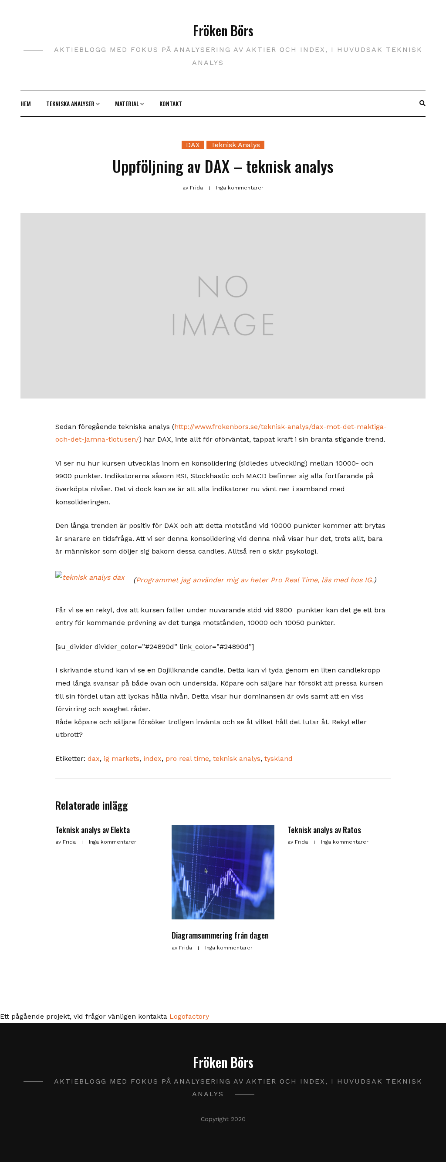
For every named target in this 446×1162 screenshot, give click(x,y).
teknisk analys (236, 758)
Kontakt (170, 103)
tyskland (278, 758)
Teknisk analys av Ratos (324, 829)
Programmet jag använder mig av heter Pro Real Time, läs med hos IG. (255, 580)
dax (94, 758)
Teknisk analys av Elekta (92, 829)
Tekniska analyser (70, 103)
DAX (193, 145)
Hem (25, 103)
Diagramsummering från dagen (220, 935)
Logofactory (189, 1016)
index (152, 758)
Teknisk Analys (235, 145)
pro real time (187, 758)
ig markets (121, 758)
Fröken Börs (223, 30)
